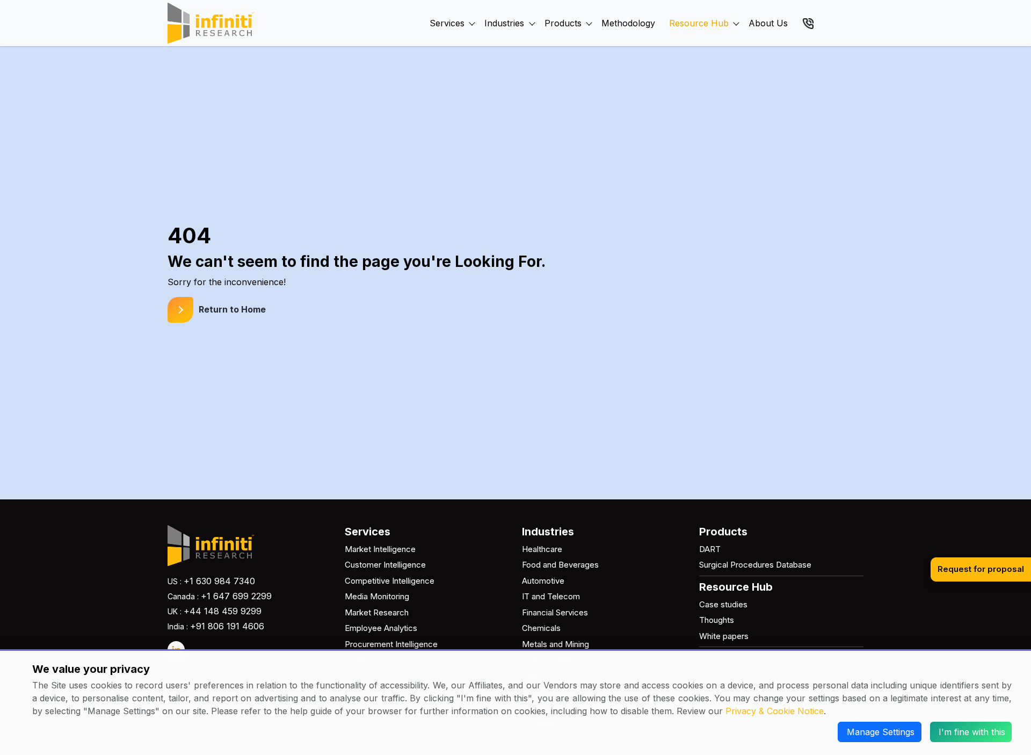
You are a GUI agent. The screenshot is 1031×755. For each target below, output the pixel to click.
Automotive (543, 581)
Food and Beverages (560, 565)
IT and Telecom (551, 596)
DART (710, 549)
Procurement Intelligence (391, 644)
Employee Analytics (381, 628)
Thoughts (716, 620)
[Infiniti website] (211, 23)
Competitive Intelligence (389, 581)
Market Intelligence (380, 549)
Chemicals (541, 628)
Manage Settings (880, 732)
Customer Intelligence (385, 565)
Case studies (723, 604)
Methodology (628, 23)
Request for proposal (981, 569)
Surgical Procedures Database (755, 565)
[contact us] (808, 22)
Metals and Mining (555, 644)
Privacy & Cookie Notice (774, 711)
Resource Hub (699, 23)
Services (447, 23)
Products (563, 23)
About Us (768, 23)
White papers (724, 636)
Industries (504, 23)
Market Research (377, 612)
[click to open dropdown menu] (472, 11)
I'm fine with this (972, 732)
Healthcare (542, 549)
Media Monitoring (377, 596)
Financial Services (555, 612)
